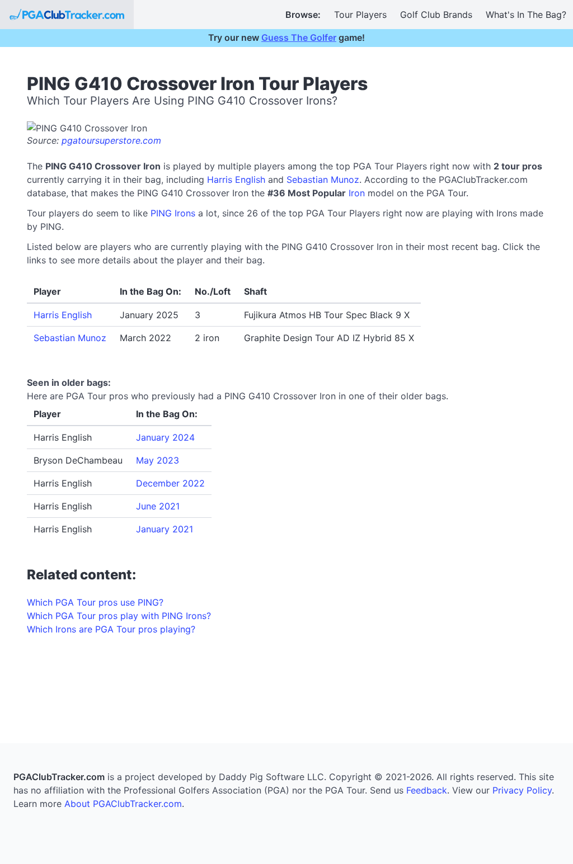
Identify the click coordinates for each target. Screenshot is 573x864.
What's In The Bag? (526, 14)
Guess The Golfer (298, 37)
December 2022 (170, 483)
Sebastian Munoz (322, 179)
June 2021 (158, 506)
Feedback (426, 790)
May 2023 (157, 460)
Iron (357, 193)
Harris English (236, 179)
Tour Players (360, 14)
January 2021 (164, 529)
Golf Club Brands (436, 14)
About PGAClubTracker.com (123, 803)
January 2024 (165, 437)
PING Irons (173, 213)
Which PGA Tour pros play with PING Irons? (119, 615)
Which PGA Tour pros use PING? (95, 602)
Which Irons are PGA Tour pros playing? (111, 629)
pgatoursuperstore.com (111, 140)
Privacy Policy (522, 790)
